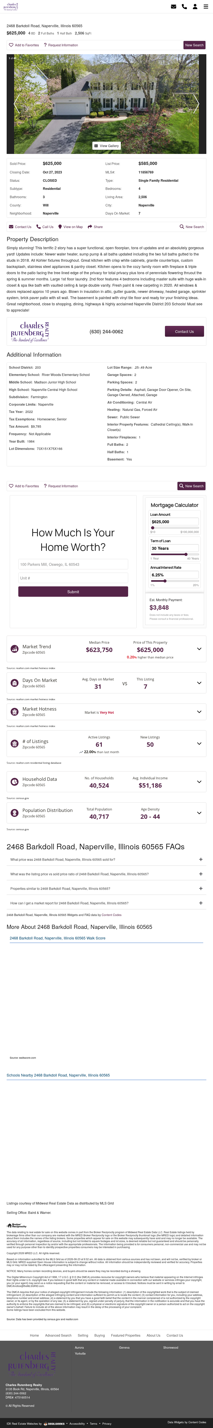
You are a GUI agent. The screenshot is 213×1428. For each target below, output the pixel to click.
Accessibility (77, 1424)
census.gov (22, 798)
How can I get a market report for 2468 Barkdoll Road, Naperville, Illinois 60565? (69, 903)
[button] (17, 104)
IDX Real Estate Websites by (25, 1424)
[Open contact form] (173, 6)
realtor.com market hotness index (35, 668)
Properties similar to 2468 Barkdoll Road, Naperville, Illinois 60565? (60, 888)
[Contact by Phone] (184, 6)
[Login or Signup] (195, 6)
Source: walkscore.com (23, 1057)
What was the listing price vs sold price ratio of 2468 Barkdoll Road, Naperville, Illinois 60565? (79, 874)
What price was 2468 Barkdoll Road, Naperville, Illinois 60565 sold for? (62, 859)
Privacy (106, 1424)
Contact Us (23, 226)
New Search (194, 45)
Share (98, 226)
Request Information (63, 45)
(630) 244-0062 (106, 331)
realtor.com (72, 1319)
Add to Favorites (27, 45)
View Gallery (109, 145)
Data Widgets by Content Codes (187, 1422)
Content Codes (111, 915)
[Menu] (206, 6)
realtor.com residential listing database (38, 763)
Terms (93, 1424)
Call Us (47, 226)
